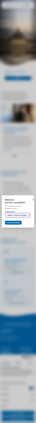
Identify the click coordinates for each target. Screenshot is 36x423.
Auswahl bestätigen (13, 223)
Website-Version (10, 212)
